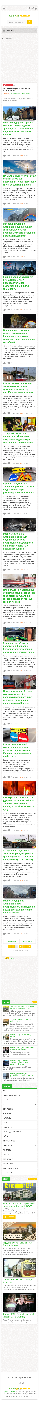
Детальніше (9, 1217)
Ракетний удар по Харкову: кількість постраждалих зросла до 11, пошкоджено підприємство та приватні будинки (18, 128)
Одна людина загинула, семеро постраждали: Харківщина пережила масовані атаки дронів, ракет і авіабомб (19, 336)
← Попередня (11, 941)
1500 (28, 946)
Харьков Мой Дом (9, 1392)
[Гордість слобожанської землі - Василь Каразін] (19, 1231)
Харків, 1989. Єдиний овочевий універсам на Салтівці (22, 1049)
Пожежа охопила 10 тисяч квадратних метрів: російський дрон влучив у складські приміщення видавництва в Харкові (17, 697)
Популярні (26, 94)
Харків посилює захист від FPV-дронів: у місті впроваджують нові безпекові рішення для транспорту (18, 283)
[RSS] (17, 90)
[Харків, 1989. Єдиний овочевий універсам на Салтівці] (19, 1302)
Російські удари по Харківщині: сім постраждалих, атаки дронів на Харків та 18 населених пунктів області (19, 906)
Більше (34, 1002)
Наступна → (27, 941)
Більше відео (33, 1179)
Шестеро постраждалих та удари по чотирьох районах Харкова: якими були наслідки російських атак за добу (19, 803)
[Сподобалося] (4, 155)
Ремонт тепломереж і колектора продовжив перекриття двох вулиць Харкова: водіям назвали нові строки (17, 750)
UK (7, 958)
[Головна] (3, 38)
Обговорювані (15, 94)
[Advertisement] (19, 61)
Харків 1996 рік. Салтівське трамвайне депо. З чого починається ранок (20, 1062)
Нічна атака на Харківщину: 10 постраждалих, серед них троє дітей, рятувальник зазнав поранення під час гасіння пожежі (19, 596)
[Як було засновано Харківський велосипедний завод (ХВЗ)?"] (19, 1192)
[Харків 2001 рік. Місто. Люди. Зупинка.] (19, 1267)
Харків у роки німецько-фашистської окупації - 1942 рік (21, 1075)
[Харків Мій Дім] (19, 16)
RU (14, 958)
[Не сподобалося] (8, 155)
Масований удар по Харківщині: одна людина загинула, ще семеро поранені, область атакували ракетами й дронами (19, 229)
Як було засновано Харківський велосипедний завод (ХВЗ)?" (22, 1008)
